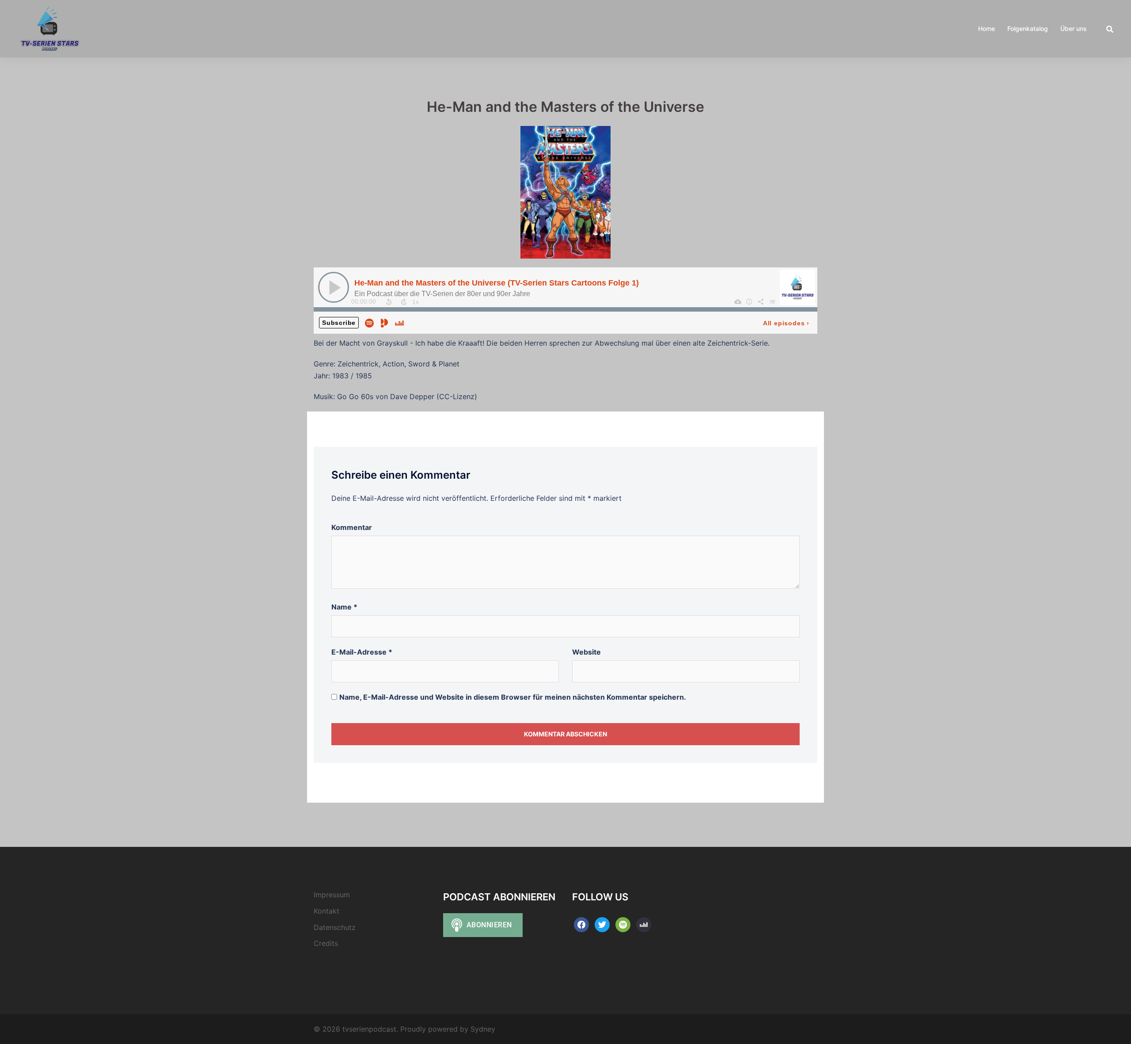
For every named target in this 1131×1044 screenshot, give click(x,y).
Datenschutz (335, 927)
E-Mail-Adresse (361, 652)
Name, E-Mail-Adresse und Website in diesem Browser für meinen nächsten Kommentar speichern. (512, 697)
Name (344, 606)
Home (986, 28)
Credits (326, 943)
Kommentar (351, 527)
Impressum (332, 894)
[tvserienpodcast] (49, 27)
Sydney (483, 1029)
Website (586, 652)
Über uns (1073, 28)
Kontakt (326, 911)
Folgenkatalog (1027, 28)
